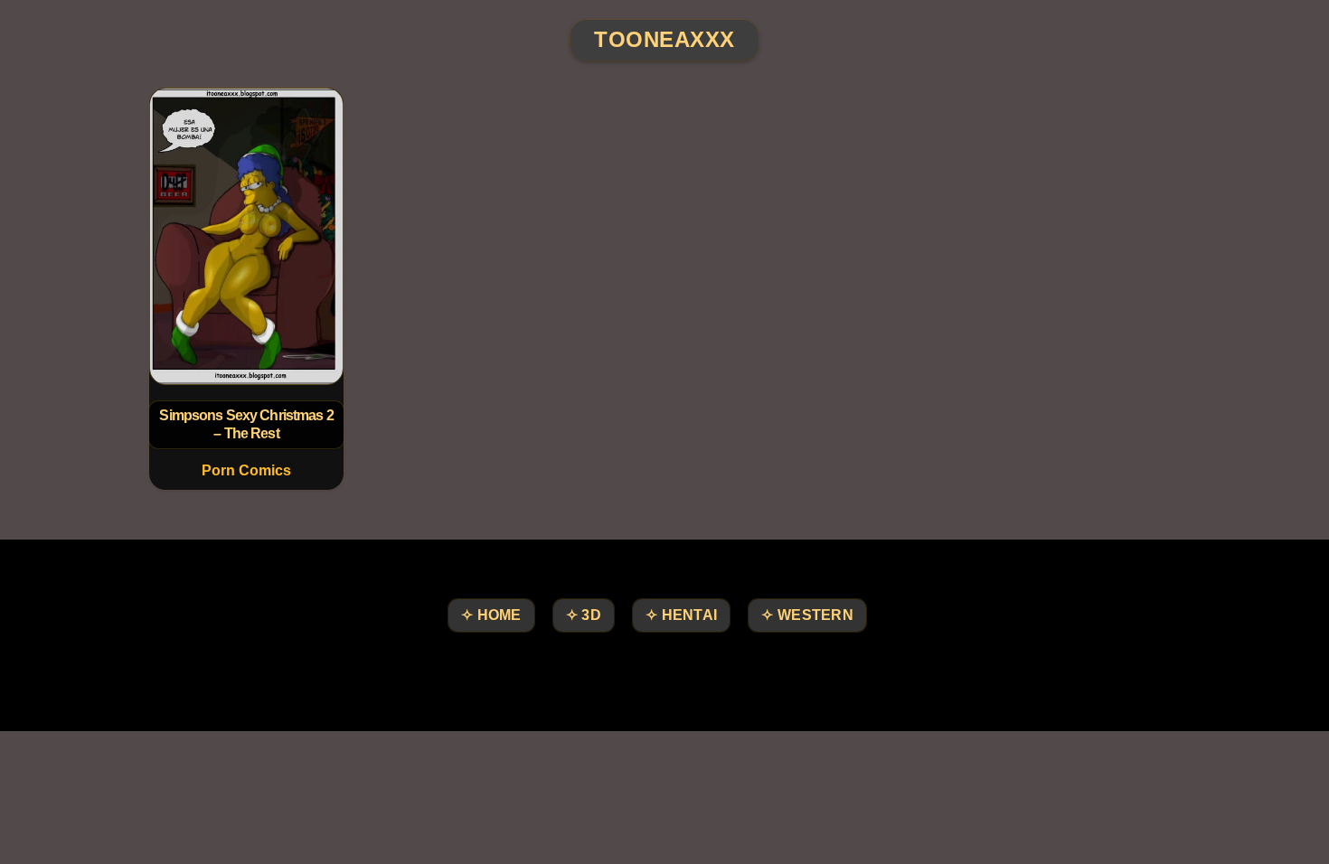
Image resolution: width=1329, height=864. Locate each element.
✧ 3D (583, 615)
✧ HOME (491, 615)
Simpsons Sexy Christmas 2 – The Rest (246, 424)
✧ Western (807, 615)
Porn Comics (246, 470)
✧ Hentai (681, 615)
